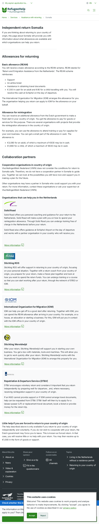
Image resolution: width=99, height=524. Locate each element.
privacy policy (69, 508)
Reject (43, 515)
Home (4, 17)
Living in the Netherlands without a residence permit (81, 459)
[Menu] (94, 10)
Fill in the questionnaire (32, 467)
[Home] (13, 10)
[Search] (88, 10)
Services (13, 17)
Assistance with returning (31, 17)
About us (9, 457)
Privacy (8, 482)
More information (12, 245)
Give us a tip (32, 460)
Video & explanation (10, 470)
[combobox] (17, 3)
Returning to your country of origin (82, 467)
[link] (13, 10)
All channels (53, 462)
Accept (32, 515)
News (8, 462)
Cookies (9, 476)
